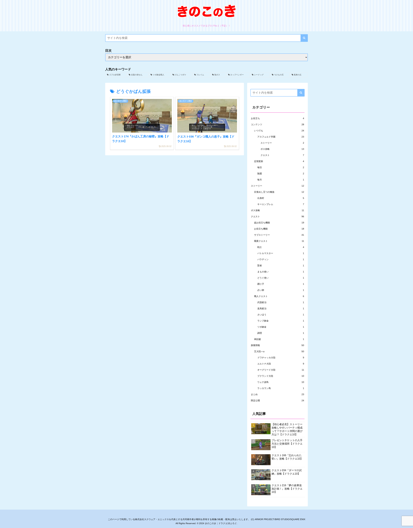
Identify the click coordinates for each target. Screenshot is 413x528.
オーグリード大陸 (280, 370)
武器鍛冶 (280, 302)
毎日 (280, 167)
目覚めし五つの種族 (279, 192)
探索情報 (277, 345)
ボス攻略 (282, 149)
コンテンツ (277, 124)
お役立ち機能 (279, 228)
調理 (280, 333)
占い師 (280, 290)
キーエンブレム (280, 204)
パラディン (280, 259)
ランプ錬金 (280, 320)
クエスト (282, 155)
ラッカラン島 (280, 388)
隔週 (280, 173)
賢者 (280, 265)
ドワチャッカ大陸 (280, 357)
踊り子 (280, 284)
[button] (304, 38)
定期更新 (279, 161)
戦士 (280, 247)
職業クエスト (279, 241)
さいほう (280, 314)
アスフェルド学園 (280, 136)
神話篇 (279, 339)
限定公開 (277, 400)
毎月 (280, 179)
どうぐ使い (280, 278)
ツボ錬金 (280, 327)
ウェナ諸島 (280, 382)
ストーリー (282, 143)
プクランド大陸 (280, 376)
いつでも (279, 130)
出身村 (280, 198)
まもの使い (280, 271)
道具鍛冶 (280, 308)
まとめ (277, 394)
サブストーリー (279, 235)
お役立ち (277, 118)
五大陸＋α (279, 351)
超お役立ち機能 (279, 222)
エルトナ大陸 (280, 363)
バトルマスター (280, 253)
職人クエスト (279, 296)
